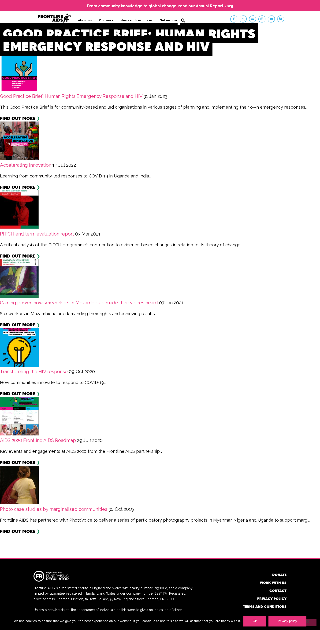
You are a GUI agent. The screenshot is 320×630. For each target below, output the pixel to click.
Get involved (169, 20)
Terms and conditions (265, 606)
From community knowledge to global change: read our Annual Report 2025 (160, 6)
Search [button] (183, 20)
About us (85, 20)
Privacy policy (272, 598)
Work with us (273, 582)
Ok (255, 621)
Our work (106, 20)
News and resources (136, 20)
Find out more (17, 118)
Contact (278, 590)
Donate (279, 574)
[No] (307, 622)
